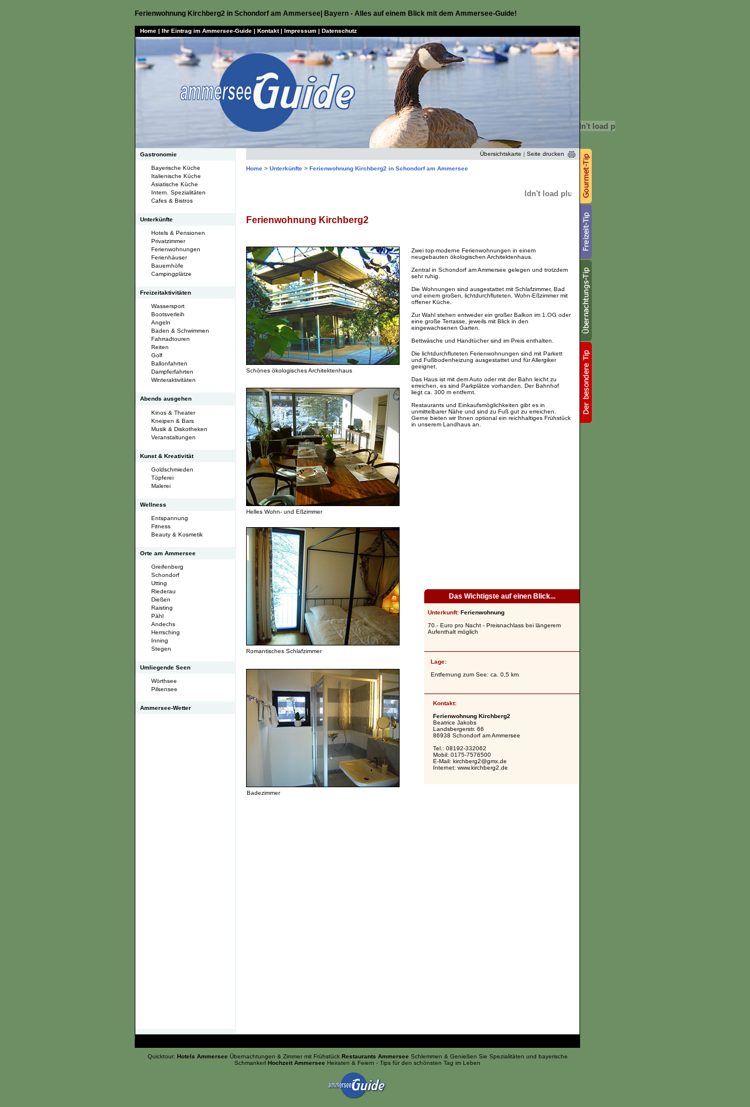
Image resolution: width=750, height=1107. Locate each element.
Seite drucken (545, 154)
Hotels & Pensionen (178, 233)
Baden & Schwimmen (180, 330)
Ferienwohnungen (175, 249)
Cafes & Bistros (172, 200)
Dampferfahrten (172, 371)
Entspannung (169, 518)
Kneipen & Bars (172, 421)
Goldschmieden (172, 469)
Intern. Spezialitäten (178, 192)
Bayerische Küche (175, 168)
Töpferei (162, 477)
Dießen (161, 599)
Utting (159, 583)
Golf (156, 355)
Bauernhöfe (167, 265)
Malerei (161, 486)
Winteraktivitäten (173, 380)
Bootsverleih (168, 314)
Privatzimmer (168, 241)
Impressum (300, 31)
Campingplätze (171, 274)
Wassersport (168, 306)
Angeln (161, 322)
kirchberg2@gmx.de (480, 761)
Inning (159, 640)
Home (148, 31)
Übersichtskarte (500, 154)
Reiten (160, 347)
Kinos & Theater (173, 412)
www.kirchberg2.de (483, 767)
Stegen (161, 648)
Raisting (162, 607)
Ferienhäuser (169, 257)
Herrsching (165, 632)
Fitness (161, 526)
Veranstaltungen (173, 437)
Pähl (157, 616)
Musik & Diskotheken (179, 429)
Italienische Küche (176, 176)
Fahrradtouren (170, 339)
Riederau (163, 591)
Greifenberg (167, 566)
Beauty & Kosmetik (177, 534)
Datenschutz (339, 31)
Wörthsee (164, 681)
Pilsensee (164, 689)
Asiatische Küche (174, 184)
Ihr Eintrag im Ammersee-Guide (207, 31)
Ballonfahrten (169, 363)
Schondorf (165, 575)
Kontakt (268, 31)
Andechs (163, 624)
